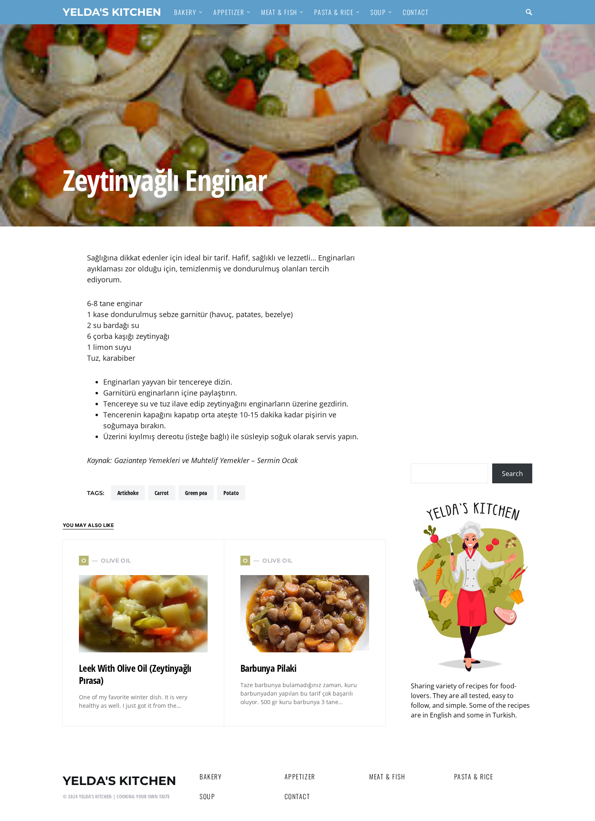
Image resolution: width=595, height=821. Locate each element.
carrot (162, 493)
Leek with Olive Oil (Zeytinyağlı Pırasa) (135, 674)
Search (512, 473)
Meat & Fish (387, 776)
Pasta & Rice (473, 776)
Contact (297, 796)
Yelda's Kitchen (112, 12)
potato (231, 493)
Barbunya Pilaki (268, 668)
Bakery (211, 776)
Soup (207, 796)
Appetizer (300, 776)
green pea (196, 493)
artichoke (127, 493)
